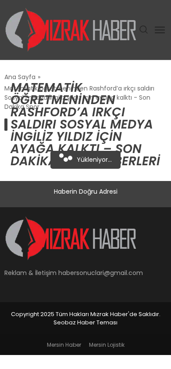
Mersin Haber (64, 344)
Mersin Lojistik (107, 344)
